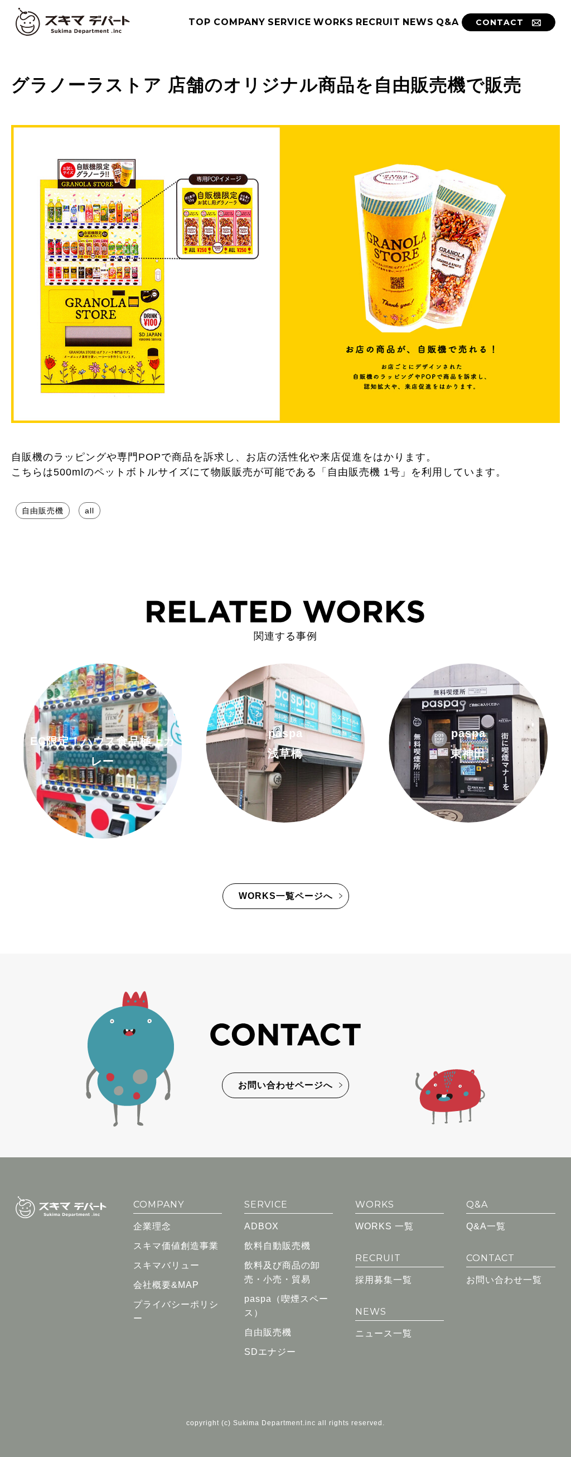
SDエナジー (270, 1352)
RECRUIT (378, 22)
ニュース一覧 (383, 1333)
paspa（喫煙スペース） (286, 1305)
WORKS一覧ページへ (286, 896)
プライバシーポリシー (176, 1311)
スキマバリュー (166, 1265)
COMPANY (239, 22)
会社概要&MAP (166, 1285)
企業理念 (152, 1226)
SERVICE (289, 22)
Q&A (447, 22)
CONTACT (500, 22)
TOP (199, 22)
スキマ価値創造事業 (176, 1246)
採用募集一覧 (383, 1280)
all (89, 510)
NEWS (418, 22)
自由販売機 (43, 510)
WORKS (333, 22)
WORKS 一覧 (384, 1226)
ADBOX (261, 1226)
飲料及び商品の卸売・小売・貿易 (282, 1272)
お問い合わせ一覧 (504, 1280)
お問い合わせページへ (285, 1085)
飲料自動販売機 (277, 1246)
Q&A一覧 (486, 1226)
